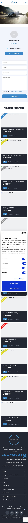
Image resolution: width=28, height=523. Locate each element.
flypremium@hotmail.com (14, 462)
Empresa (5, 482)
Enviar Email (14, 96)
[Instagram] (12, 513)
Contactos (6, 493)
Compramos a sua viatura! (10, 475)
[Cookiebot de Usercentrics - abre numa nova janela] (20, 233)
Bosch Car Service (8, 489)
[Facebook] (7, 513)
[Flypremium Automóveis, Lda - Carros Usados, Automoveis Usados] (14, 2)
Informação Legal (23, 517)
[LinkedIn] (21, 513)
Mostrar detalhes (18, 278)
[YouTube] (17, 513)
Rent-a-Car (6, 485)
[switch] (24, 263)
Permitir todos (14, 283)
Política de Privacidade (16, 91)
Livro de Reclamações (9, 500)
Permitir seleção (14, 288)
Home (4, 471)
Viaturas (5, 478)
